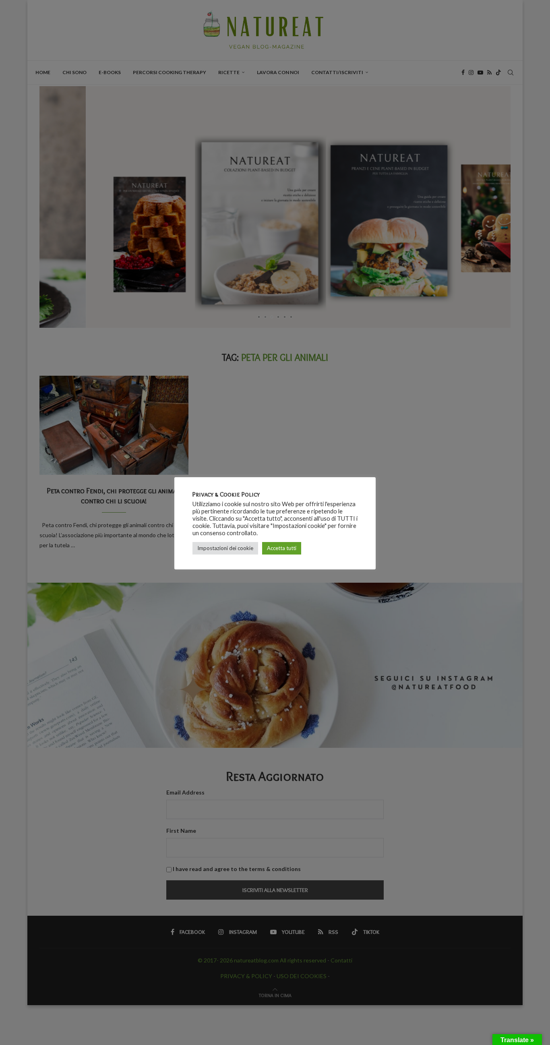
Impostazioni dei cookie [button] (225, 548)
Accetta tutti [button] (281, 548)
